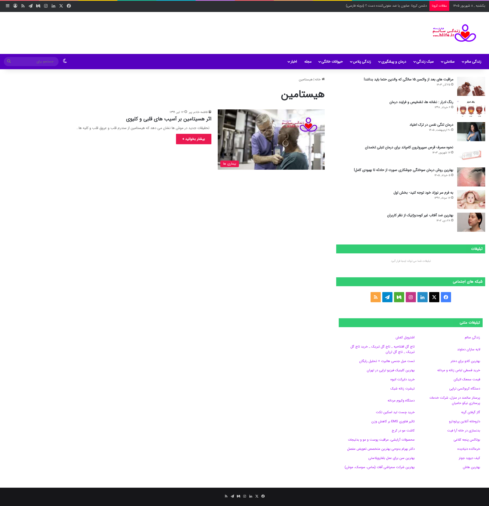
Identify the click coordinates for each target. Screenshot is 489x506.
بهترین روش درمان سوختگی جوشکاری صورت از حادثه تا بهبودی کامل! (403, 170)
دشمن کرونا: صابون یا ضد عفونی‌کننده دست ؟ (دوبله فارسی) (386, 5)
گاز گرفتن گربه (470, 412)
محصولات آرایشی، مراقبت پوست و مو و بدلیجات (381, 439)
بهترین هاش (471, 467)
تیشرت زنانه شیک (402, 388)
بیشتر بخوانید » (193, 139)
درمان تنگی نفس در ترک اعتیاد (431, 124)
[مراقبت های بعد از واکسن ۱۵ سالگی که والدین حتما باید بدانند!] (471, 86)
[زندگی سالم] (451, 33)
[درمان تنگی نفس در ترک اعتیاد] (471, 131)
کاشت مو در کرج (403, 430)
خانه (318, 79)
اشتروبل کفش (405, 337)
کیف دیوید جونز (469, 458)
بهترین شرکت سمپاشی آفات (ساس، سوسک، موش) (380, 467)
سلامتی (449, 61)
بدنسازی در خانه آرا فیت (463, 430)
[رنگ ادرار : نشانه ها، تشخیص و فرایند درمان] (471, 109)
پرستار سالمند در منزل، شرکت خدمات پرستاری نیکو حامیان (454, 400)
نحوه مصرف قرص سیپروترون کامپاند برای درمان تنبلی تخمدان (409, 147)
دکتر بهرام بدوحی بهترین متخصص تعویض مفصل (381, 449)
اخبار (294, 61)
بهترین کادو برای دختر (465, 361)
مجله (307, 61)
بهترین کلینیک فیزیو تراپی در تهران (391, 370)
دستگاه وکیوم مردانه (401, 400)
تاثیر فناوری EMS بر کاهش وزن (393, 421)
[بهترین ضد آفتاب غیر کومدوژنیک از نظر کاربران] (471, 222)
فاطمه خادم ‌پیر (198, 112)
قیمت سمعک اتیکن (467, 379)
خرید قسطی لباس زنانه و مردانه (458, 370)
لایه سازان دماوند (468, 349)
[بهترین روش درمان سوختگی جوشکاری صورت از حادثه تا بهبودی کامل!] (471, 176)
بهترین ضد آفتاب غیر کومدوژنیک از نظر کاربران (420, 215)
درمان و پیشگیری (393, 61)
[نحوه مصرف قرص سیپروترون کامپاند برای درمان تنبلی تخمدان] (471, 154)
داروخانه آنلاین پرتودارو (464, 421)
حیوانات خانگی (332, 61)
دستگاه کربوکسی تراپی (464, 388)
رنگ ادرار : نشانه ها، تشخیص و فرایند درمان (421, 102)
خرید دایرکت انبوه (402, 379)
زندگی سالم (473, 61)
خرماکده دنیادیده (468, 449)
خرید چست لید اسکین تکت (395, 412)
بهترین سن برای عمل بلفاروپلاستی (391, 458)
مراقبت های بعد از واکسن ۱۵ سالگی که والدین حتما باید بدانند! (408, 79)
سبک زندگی (425, 61)
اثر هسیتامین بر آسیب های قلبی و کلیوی (168, 119)
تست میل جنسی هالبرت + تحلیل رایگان (387, 361)
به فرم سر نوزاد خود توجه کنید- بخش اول (423, 192)
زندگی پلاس (362, 61)
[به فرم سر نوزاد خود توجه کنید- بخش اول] (471, 199)
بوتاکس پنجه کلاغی (467, 439)
